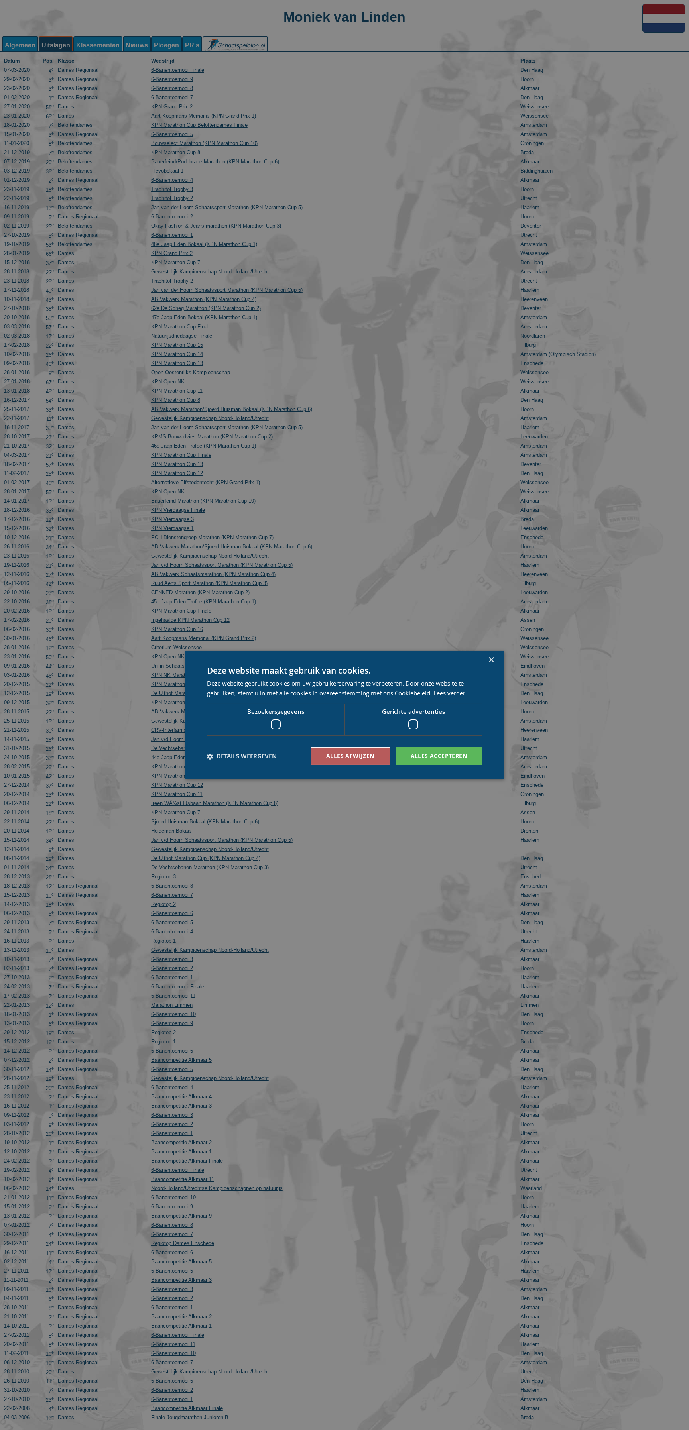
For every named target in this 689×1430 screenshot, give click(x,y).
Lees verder (449, 693)
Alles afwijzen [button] (350, 756)
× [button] (491, 660)
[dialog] (344, 715)
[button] (242, 756)
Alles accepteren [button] (439, 756)
